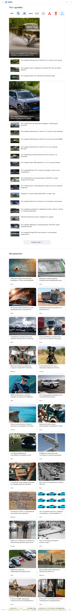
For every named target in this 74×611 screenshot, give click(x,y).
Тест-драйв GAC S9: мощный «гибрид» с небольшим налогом (39, 124)
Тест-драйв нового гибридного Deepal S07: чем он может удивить (41, 69)
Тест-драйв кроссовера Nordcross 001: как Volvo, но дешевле (39, 155)
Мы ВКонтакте (26, 609)
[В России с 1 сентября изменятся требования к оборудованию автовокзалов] (51, 592)
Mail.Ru (4, 609)
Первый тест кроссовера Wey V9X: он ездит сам (38, 193)
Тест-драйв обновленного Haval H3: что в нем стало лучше (41, 60)
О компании (10, 609)
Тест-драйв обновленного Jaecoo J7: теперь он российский (42, 131)
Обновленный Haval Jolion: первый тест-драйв (37, 217)
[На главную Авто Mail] (9, 2)
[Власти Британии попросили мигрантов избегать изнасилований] (51, 563)
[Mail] (6, 2)
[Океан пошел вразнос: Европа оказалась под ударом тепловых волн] (22, 418)
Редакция (34, 609)
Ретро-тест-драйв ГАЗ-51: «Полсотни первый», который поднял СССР (24, 54)
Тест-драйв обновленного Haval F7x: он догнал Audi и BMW (41, 139)
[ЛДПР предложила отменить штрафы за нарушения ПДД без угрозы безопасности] (22, 388)
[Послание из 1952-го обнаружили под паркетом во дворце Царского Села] (22, 505)
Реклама (17, 609)
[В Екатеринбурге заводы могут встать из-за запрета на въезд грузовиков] (51, 330)
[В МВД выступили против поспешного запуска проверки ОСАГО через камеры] (51, 447)
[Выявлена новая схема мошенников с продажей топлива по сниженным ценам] (51, 418)
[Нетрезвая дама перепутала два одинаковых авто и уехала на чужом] (22, 301)
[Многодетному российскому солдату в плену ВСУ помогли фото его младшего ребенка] (22, 359)
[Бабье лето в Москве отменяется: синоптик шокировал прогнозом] (22, 534)
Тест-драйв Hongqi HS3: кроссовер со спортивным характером (39, 233)
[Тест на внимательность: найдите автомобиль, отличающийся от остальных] (51, 505)
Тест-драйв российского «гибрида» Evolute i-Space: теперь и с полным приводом (42, 210)
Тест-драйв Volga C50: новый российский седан (38, 76)
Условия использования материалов (47, 609)
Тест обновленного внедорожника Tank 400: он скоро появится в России (39, 179)
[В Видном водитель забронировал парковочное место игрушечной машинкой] (22, 563)
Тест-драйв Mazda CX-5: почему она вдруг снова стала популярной (40, 171)
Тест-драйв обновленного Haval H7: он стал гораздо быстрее (39, 148)
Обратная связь (63, 609)
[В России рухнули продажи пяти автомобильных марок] (51, 388)
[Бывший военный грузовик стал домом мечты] (51, 301)
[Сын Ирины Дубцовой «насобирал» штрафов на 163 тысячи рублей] (22, 447)
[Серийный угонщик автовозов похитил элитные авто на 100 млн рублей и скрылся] (22, 330)
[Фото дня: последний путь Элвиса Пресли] (51, 476)
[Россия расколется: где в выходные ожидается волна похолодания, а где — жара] (51, 359)
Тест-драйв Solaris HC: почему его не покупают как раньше (41, 201)
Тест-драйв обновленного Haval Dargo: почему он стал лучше (22, 117)
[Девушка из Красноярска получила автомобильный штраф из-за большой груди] (51, 272)
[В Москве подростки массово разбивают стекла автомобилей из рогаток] (22, 272)
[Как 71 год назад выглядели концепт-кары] (51, 534)
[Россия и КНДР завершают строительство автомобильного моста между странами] (22, 592)
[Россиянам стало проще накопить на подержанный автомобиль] (22, 476)
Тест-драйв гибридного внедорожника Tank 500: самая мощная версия (40, 225)
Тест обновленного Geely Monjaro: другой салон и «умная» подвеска (41, 186)
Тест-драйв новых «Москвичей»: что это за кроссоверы (40, 162)
